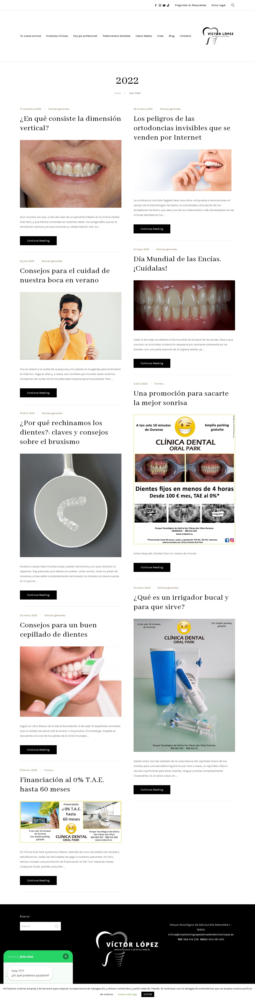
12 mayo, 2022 (141, 249)
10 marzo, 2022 (142, 587)
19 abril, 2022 (27, 413)
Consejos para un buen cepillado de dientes (58, 630)
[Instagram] (160, 5)
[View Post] (70, 173)
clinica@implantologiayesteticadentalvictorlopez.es (201, 934)
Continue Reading (38, 240)
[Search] (233, 5)
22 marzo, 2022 (28, 615)
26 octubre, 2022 (143, 109)
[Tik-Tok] (168, 5)
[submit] (56, 926)
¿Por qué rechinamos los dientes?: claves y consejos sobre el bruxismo (64, 433)
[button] (66, 956)
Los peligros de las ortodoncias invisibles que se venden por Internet (182, 128)
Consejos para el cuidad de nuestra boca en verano (65, 275)
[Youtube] (164, 5)
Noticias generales (58, 109)
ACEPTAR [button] (147, 994)
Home (117, 93)
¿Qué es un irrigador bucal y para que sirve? (181, 602)
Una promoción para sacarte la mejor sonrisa (181, 398)
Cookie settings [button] (127, 994)
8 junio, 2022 (27, 261)
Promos (48, 770)
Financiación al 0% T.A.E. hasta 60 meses (62, 784)
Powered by (13, 957)
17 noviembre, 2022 (30, 109)
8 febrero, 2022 (28, 770)
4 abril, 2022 (140, 383)
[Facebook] (155, 5)
